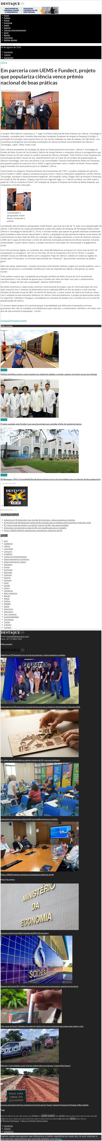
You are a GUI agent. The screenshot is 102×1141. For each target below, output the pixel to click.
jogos (7, 1118)
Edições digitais (10, 40)
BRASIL (9, 1116)
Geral (6, 33)
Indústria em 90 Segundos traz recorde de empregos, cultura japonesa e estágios (39, 520)
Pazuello (36, 1118)
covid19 (51, 1115)
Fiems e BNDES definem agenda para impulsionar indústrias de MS (33, 530)
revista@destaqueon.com (17, 636)
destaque (62, 1116)
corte (39, 1116)
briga (14, 1116)
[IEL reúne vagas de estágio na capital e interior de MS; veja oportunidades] (40, 756)
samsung (47, 1118)
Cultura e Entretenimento (15, 30)
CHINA (21, 1116)
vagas (77, 1118)
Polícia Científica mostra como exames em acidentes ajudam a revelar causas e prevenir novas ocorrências (49, 374)
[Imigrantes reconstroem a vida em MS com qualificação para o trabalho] (40, 815)
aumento (3, 1116)
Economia (8, 23)
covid (44, 1115)
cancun (17, 1116)
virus (79, 1118)
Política (7, 18)
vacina (72, 1118)
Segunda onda (55, 1118)
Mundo (7, 35)
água (85, 1118)
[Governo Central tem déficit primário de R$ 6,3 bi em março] (40, 929)
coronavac (35, 1116)
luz (12, 1118)
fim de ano (88, 1116)
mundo (19, 1118)
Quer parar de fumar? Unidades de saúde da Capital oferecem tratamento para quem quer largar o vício (42, 1026)
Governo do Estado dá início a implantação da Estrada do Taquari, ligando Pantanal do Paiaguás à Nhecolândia (44, 1105)
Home (6, 15)
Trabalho (67, 1118)
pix (39, 1118)
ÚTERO (82, 1118)
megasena (16, 1118)
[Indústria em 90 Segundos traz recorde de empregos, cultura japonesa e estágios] (13, 651)
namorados (27, 1118)
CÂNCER (57, 1116)
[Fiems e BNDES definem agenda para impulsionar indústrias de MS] (40, 870)
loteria (10, 1118)
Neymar (32, 1118)
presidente (42, 1118)
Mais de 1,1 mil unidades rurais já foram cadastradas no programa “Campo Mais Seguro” (36, 1066)
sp (60, 1118)
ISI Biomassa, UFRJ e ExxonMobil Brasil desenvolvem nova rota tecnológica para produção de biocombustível (50, 479)
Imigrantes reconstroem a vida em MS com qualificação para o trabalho (35, 527)
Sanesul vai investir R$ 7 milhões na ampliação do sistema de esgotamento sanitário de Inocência (39, 986)
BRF (12, 1116)
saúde (50, 1118)
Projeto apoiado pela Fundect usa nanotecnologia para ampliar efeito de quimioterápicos (41, 424)
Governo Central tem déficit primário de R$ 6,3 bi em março (25, 933)
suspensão (63, 1118)
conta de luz (25, 1116)
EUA (84, 1116)
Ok (59, 1139)
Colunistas (8, 37)
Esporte (7, 28)
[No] (61, 1139)
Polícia (6, 20)
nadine (23, 1118)
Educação (73, 1116)
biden (6, 1116)
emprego (78, 1116)
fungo (92, 1116)
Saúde (6, 25)
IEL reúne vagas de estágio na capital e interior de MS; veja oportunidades (36, 525)
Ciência (4, 62)
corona (29, 1116)
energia (81, 1116)
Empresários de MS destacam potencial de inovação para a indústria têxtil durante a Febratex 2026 (47, 522)
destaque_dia (68, 1116)
